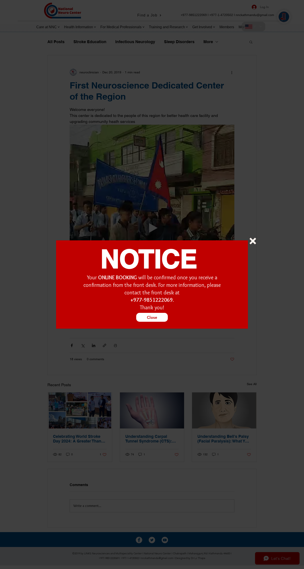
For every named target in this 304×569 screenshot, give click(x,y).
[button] (252, 241)
